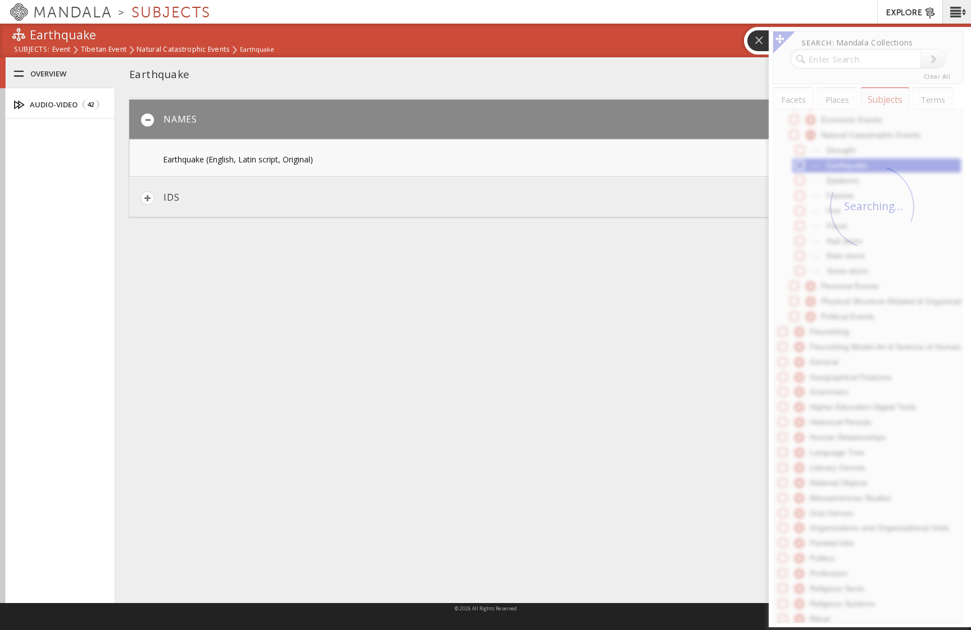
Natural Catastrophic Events (183, 50)
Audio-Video (61, 104)
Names (180, 119)
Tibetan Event (104, 50)
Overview (48, 74)
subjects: (31, 50)
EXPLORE (904, 12)
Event (61, 50)
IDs (171, 197)
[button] (956, 12)
